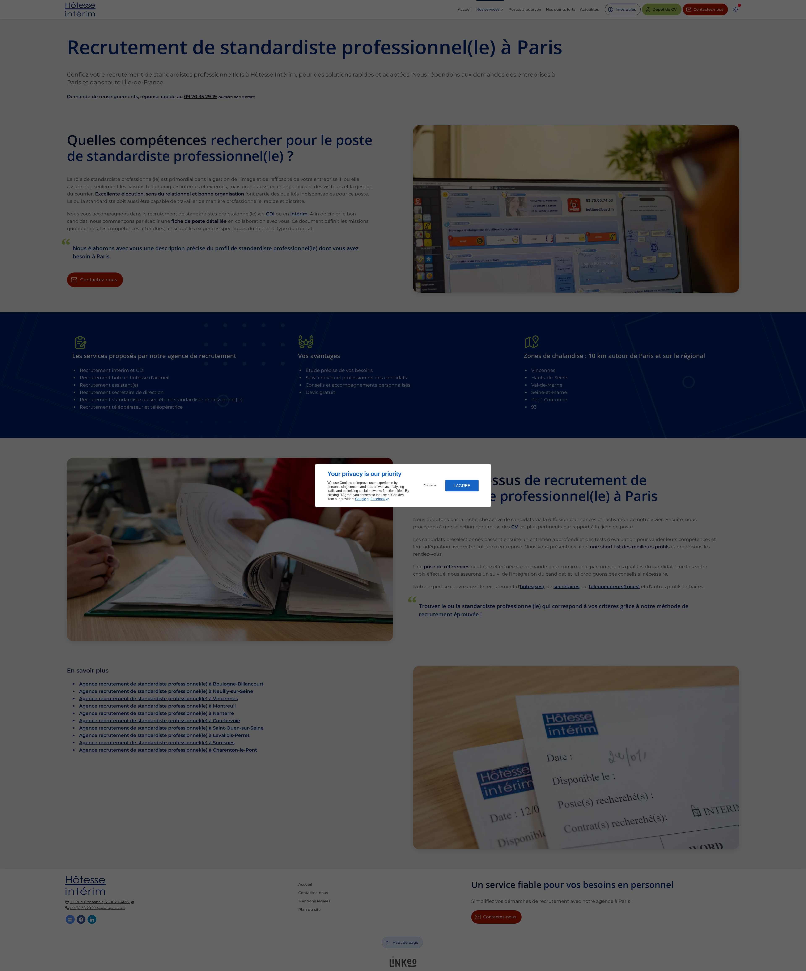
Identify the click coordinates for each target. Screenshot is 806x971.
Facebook (377, 499)
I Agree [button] (462, 485)
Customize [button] (430, 485)
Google (360, 499)
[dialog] (403, 485)
